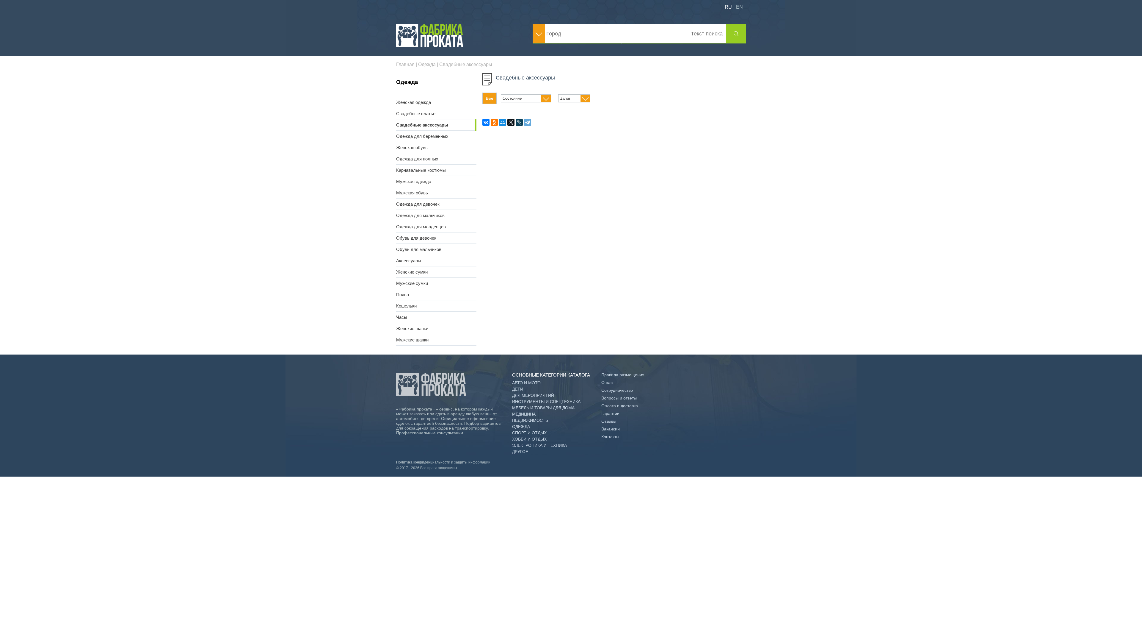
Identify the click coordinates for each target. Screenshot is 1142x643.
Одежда (521, 426)
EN (739, 7)
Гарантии (610, 413)
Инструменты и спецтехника (546, 401)
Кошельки (406, 305)
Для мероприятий (533, 395)
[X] (510, 122)
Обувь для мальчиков (418, 249)
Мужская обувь (412, 192)
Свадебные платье (415, 113)
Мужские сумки (412, 283)
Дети (517, 389)
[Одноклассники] (494, 122)
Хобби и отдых (529, 439)
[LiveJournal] (519, 122)
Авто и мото (526, 382)
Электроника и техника (539, 445)
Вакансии (610, 429)
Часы (401, 317)
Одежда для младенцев (421, 226)
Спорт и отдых (529, 432)
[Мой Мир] (502, 122)
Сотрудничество (617, 390)
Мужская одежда (413, 181)
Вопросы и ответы (619, 398)
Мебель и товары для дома (543, 407)
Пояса (402, 294)
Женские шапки (412, 328)
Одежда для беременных (422, 136)
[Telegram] (527, 122)
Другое (520, 451)
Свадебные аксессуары (422, 124)
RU (728, 7)
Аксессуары (408, 260)
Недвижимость (530, 420)
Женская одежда (413, 102)
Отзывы (608, 421)
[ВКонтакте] (486, 122)
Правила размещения (622, 374)
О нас (607, 382)
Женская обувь (412, 147)
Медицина (524, 414)
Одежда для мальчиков (420, 215)
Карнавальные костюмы (421, 170)
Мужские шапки (412, 339)
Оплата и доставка (619, 405)
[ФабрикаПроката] (430, 45)
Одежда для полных (417, 158)
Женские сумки (412, 271)
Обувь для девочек (416, 238)
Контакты (610, 436)
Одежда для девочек (418, 204)
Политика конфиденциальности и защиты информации (443, 462)
